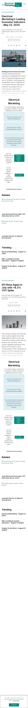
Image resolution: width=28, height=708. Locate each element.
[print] (25, 45)
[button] (3, 5)
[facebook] (8, 45)
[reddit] (16, 45)
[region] (14, 701)
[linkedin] (11, 45)
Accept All (14, 704)
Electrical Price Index (8, 12)
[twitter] (14, 45)
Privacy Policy (16, 700)
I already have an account (14, 189)
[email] (19, 45)
